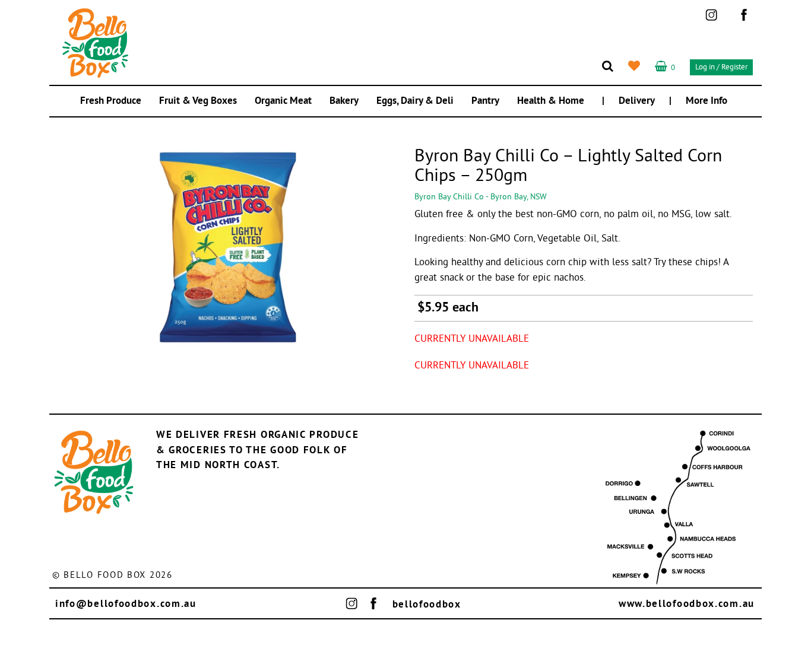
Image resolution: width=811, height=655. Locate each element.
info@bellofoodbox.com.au (126, 604)
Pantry (485, 101)
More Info (706, 101)
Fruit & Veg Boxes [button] (198, 101)
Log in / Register (721, 67)
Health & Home (550, 101)
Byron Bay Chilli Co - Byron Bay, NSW (480, 197)
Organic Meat (283, 101)
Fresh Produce (110, 101)
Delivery (637, 101)
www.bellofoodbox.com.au (687, 604)
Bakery (344, 101)
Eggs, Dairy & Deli (415, 101)
